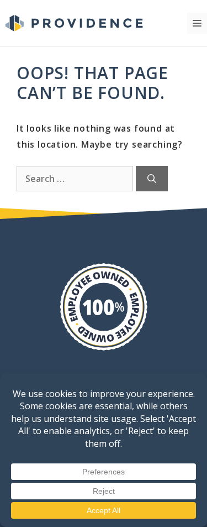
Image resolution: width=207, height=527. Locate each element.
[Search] (152, 178)
